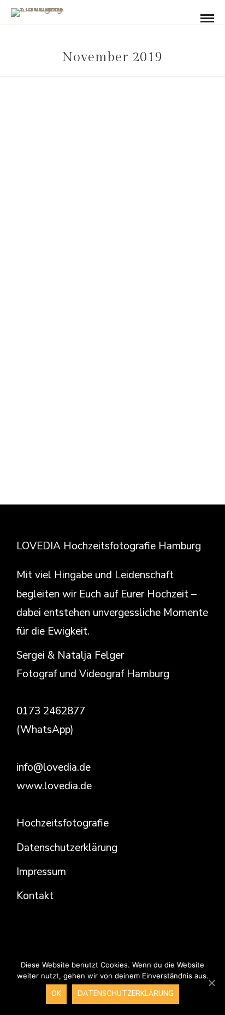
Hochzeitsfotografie (62, 823)
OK (56, 994)
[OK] (211, 982)
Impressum (41, 872)
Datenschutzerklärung (66, 848)
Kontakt (35, 896)
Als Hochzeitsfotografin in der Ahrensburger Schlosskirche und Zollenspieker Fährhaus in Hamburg (112, 271)
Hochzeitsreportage (112, 237)
